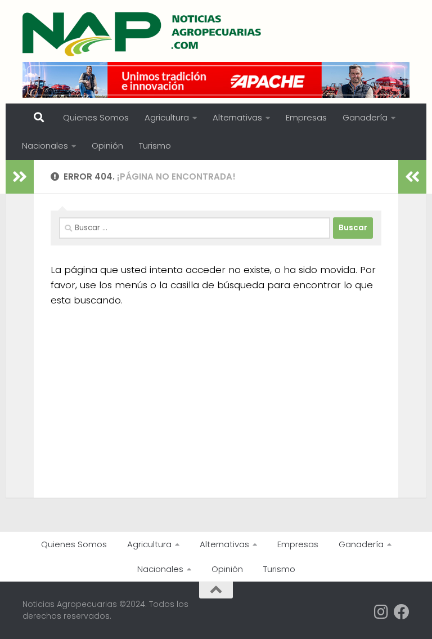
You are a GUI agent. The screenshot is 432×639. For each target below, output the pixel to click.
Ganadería (365, 117)
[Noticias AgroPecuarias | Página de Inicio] (143, 33)
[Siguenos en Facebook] (402, 612)
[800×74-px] (216, 80)
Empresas (306, 117)
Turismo (155, 145)
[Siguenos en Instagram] (381, 612)
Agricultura (167, 117)
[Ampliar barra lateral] (20, 177)
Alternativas (237, 117)
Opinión (107, 145)
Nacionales (45, 145)
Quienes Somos (96, 117)
